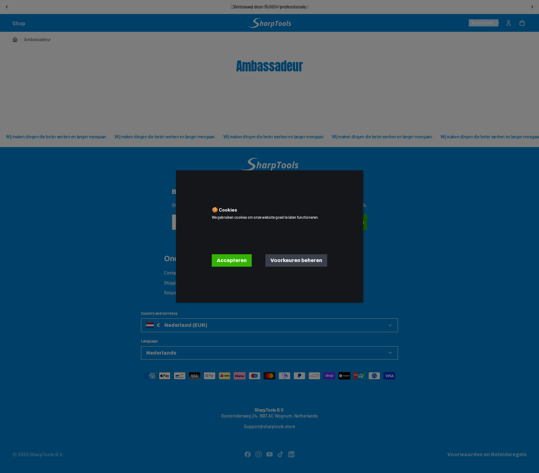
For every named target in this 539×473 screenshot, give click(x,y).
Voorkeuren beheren (296, 260)
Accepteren (232, 260)
